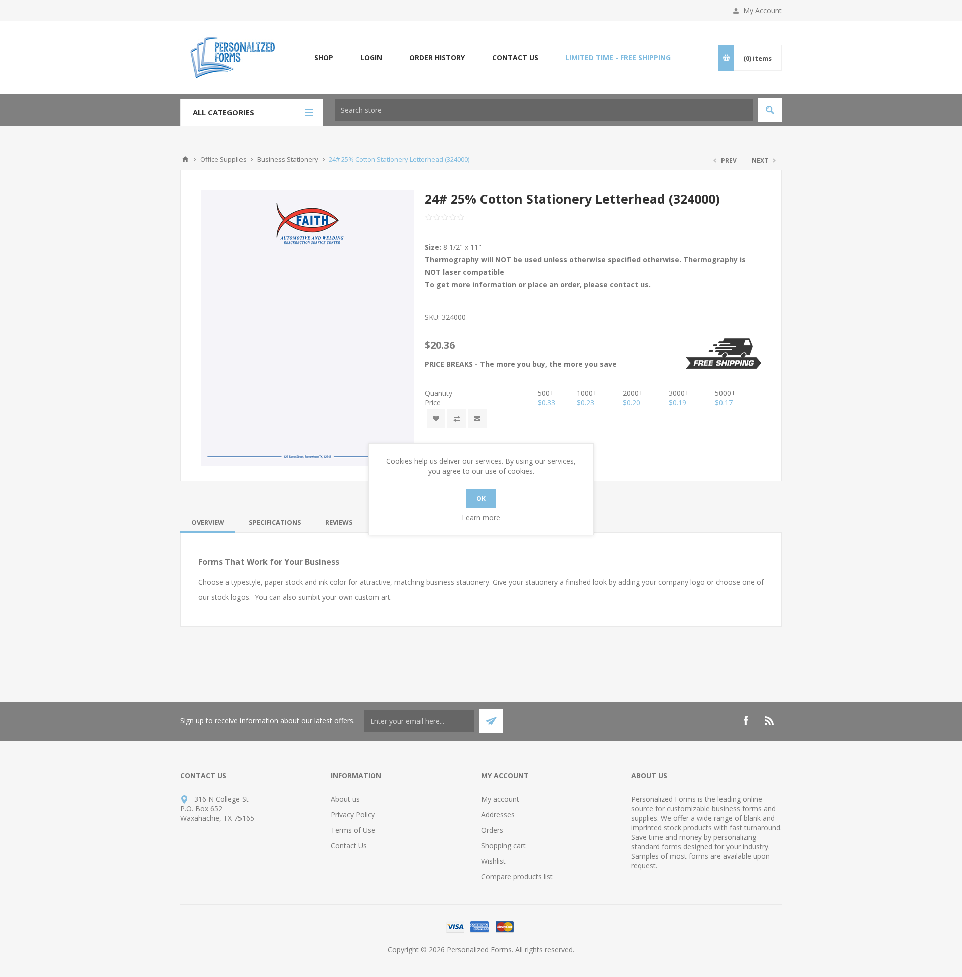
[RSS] (770, 721)
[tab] (207, 522)
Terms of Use (353, 830)
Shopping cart (503, 845)
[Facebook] (746, 721)
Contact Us (349, 845)
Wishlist (493, 861)
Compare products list (517, 876)
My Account (762, 10)
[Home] (185, 159)
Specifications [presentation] (275, 522)
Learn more (481, 517)
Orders (492, 830)
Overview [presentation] (207, 522)
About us (345, 799)
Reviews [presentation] (339, 522)
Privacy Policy (353, 814)
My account (500, 799)
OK (481, 498)
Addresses (498, 814)
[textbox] (544, 110)
